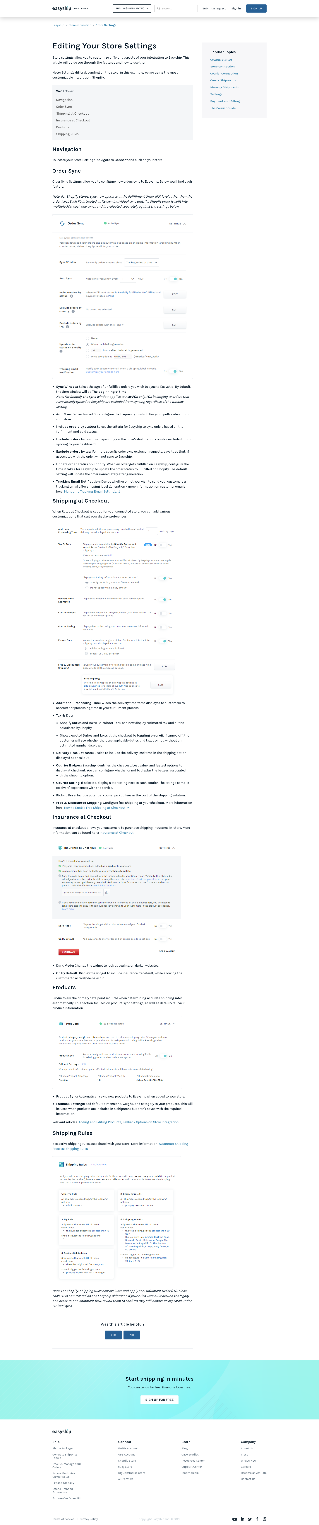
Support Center (191, 1466)
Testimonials (190, 1473)
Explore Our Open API (66, 1498)
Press (244, 1454)
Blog (184, 1448)
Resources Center (193, 1460)
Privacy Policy (89, 1519)
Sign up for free (159, 1400)
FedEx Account (128, 1448)
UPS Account (126, 1454)
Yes (113, 1335)
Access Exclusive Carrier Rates (63, 1475)
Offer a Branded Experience (62, 1490)
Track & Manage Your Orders (66, 1465)
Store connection (80, 25)
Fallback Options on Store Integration (151, 1122)
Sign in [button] (236, 8)
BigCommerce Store (131, 1473)
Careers (246, 1466)
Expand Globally (63, 1483)
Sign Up (256, 8)
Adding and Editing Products (100, 1122)
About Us (247, 1448)
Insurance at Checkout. (117, 833)
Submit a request (214, 8)
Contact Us (248, 1479)
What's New (248, 1460)
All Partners (125, 1479)
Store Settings (106, 25)
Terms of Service (63, 1519)
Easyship (58, 25)
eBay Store (125, 1466)
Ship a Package (62, 1448)
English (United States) (130, 8)
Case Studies (190, 1454)
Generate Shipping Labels (64, 1456)
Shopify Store (127, 1460)
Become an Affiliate (254, 1473)
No (132, 1335)
